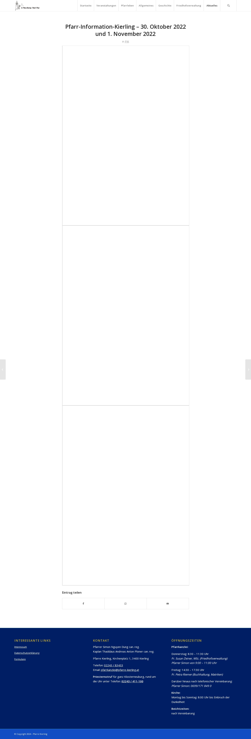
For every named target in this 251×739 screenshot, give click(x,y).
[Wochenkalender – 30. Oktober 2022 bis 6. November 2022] (3, 369)
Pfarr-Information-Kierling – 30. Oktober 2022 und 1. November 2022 (125, 30)
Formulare (20, 659)
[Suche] (228, 5)
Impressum (20, 646)
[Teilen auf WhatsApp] (125, 603)
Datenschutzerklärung (26, 653)
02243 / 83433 (113, 665)
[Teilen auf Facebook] (83, 603)
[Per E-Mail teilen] (168, 603)
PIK (127, 41)
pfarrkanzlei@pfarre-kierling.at (120, 670)
